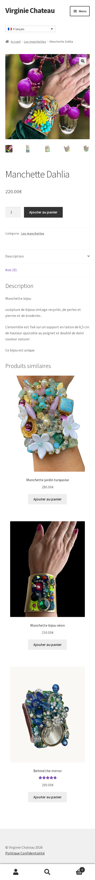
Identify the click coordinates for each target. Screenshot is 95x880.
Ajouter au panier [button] (47, 499)
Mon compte (16, 872)
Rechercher (47, 872)
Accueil (16, 41)
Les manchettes (35, 41)
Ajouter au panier (43, 212)
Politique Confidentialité (25, 853)
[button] (82, 61)
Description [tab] (14, 256)
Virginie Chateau (30, 10)
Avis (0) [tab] (11, 270)
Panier (73, 868)
